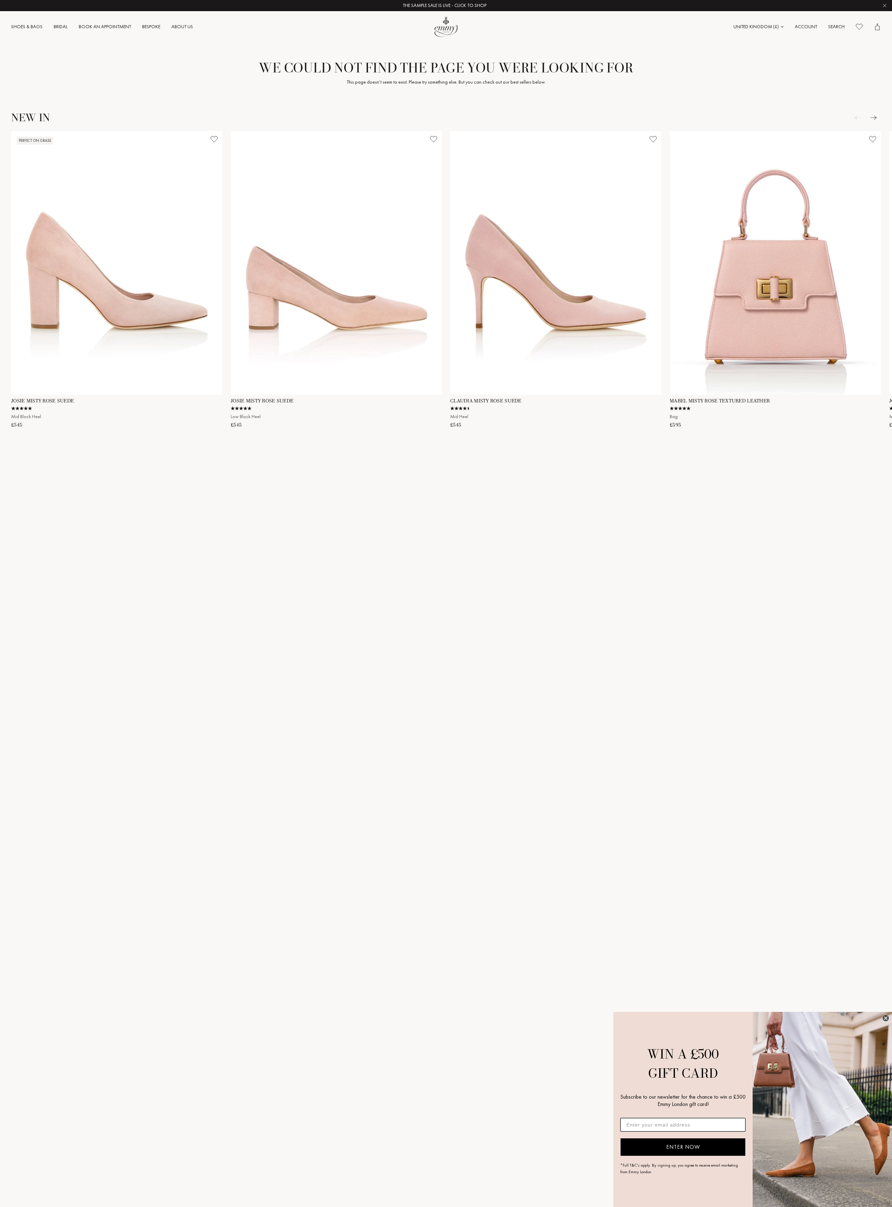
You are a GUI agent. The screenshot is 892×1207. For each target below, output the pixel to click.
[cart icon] (877, 26)
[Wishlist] (859, 26)
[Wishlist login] (214, 139)
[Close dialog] (885, 1018)
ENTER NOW (683, 1147)
